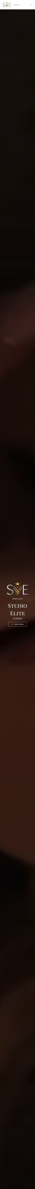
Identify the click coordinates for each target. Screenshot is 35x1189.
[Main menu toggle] (31, 5)
